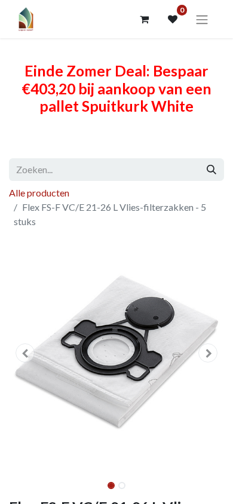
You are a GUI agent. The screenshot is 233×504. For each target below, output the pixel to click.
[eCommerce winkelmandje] (144, 19)
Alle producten (39, 192)
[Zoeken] (211, 169)
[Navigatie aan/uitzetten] (201, 19)
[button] (25, 352)
